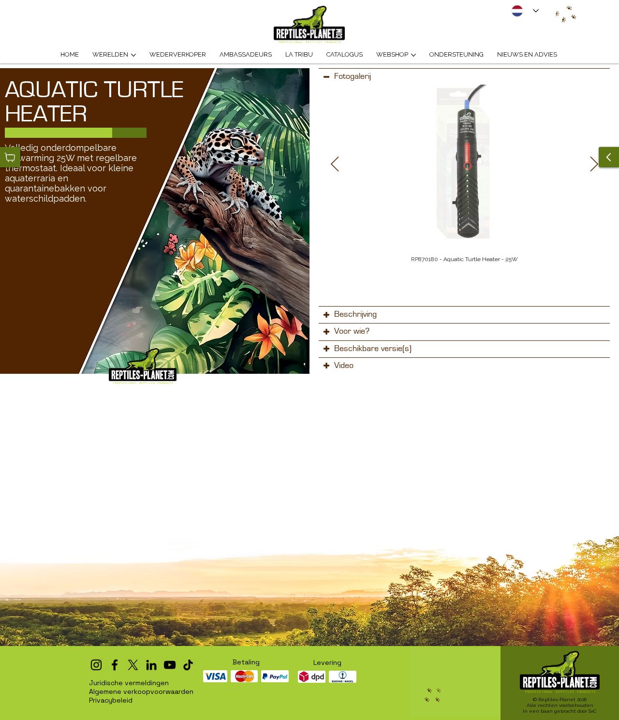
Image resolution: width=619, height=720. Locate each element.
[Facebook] (114, 665)
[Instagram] (96, 665)
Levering (327, 662)
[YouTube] (169, 665)
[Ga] (609, 157)
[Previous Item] (334, 164)
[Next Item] (594, 164)
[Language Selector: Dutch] (525, 11)
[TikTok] (188, 665)
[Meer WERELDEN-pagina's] (133, 55)
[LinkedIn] (151, 665)
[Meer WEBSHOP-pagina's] (413, 55)
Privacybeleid (111, 700)
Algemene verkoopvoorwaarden (141, 691)
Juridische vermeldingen (129, 682)
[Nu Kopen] (10, 157)
